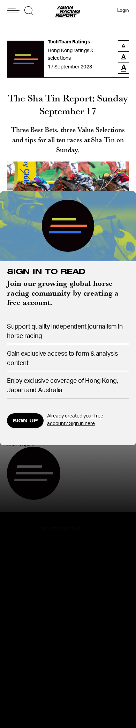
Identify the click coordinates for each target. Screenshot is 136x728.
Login (123, 10)
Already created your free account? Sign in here (75, 420)
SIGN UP (25, 420)
